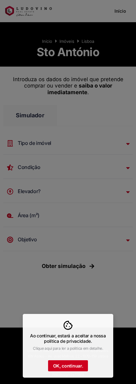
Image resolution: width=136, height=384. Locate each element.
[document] (68, 192)
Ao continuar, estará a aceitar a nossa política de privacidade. (68, 338)
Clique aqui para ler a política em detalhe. (68, 348)
